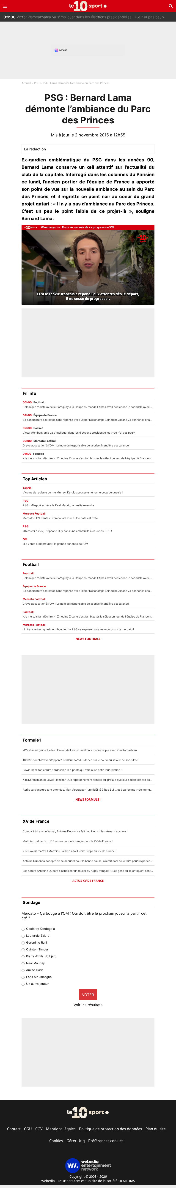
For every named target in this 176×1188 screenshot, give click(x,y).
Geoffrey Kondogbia (40, 928)
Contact (14, 1128)
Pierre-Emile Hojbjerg (41, 956)
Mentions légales (61, 1128)
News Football (88, 639)
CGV (39, 1128)
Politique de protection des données (110, 1128)
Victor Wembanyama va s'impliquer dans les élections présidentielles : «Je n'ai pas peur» (84, 17)
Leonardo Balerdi (38, 935)
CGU (28, 1128)
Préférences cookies (106, 1140)
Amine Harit (34, 970)
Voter (88, 994)
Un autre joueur (37, 984)
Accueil (26, 83)
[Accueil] (88, 6)
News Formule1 (88, 800)
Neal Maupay (35, 963)
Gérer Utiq (75, 1140)
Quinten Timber (37, 949)
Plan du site (156, 1128)
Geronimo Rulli (36, 942)
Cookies (56, 1140)
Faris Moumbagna (39, 977)
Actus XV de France (88, 881)
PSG (36, 83)
